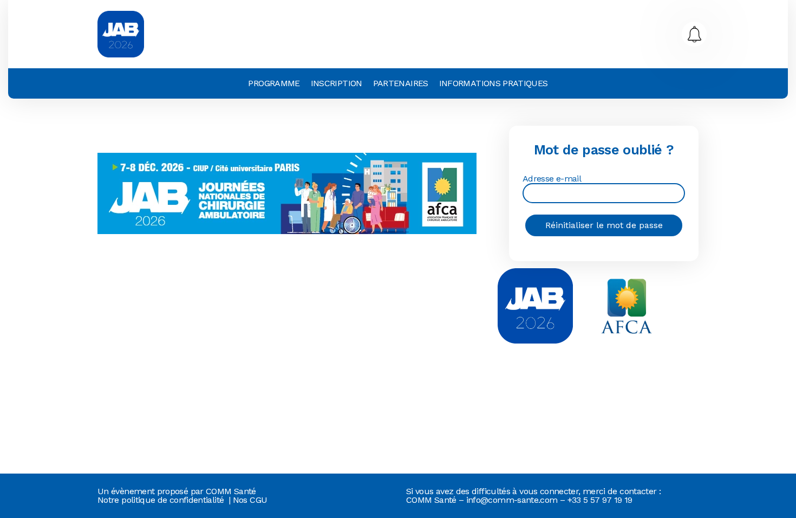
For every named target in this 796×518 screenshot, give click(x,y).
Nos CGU (250, 500)
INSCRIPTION (336, 83)
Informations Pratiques (493, 83)
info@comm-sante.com (512, 500)
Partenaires (400, 83)
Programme (273, 83)
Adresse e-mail (552, 179)
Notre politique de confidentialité (160, 500)
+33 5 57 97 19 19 (599, 500)
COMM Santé (231, 491)
